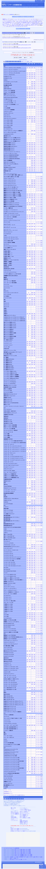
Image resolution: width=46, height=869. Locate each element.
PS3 (8, 1)
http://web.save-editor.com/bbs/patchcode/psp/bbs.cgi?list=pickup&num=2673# (17, 44)
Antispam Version (24, 59)
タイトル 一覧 (43, 865)
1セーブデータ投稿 (28, 854)
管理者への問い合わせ (24, 820)
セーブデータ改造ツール (16, 828)
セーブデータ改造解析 (19, 855)
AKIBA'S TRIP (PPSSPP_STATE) (17, 25)
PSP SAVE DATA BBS (5, 3)
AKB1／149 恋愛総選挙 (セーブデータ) (9, 22)
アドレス (12, 819)
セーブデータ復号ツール (16, 829)
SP (26, 1)
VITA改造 (11, 856)
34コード (23, 816)
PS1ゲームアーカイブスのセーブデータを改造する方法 (13, 795)
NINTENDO (23, 1)
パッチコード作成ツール (24, 809)
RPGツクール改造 (39, 856)
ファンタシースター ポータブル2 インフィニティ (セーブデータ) (24, 19)
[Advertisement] (23, 11)
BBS (5, 1)
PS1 (11, 1)
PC (25, 1)
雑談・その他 (29, 61)
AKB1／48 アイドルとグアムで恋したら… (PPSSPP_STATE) (28, 23)
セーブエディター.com (31, 5)
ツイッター (25, 859)
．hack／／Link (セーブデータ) (21, 21)
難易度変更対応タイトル (8, 793)
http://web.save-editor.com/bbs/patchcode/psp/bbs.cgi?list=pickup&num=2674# (17, 47)
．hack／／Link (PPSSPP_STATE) (34, 21)
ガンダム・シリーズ (7, 789)
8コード (24, 814)
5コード (24, 813)
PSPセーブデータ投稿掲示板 (12, 5)
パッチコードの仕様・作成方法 (25, 810)
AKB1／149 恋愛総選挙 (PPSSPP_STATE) (25, 22)
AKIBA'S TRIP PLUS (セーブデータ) (31, 25)
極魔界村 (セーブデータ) (7, 19)
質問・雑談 (33, 67)
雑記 (21, 859)
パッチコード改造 (18, 849)
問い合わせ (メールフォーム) (15, 859)
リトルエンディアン (14, 818)
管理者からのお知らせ (24, 821)
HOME (3, 1)
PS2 (10, 1)
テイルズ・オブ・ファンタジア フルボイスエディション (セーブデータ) (24, 20)
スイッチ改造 (16, 856)
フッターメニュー (43, 867)
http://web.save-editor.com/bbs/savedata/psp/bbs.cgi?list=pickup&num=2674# (16, 37)
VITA (15, 1)
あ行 (10, 26)
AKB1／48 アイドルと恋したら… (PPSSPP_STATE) (28, 24)
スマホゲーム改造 (32, 856)
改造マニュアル (24, 61)
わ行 (26, 26)
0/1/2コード (24, 811)
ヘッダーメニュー (43, 866)
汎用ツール (12, 858)
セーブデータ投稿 (39, 67)
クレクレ (12, 808)
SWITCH (19, 1)
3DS (17, 1)
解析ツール (16, 858)
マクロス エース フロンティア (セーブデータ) (11, 32)
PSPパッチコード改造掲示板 (8, 14)
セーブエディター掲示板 (9, 849)
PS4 (6, 1)
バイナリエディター (14, 820)
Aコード (25, 817)
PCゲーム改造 (25, 856)
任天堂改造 (21, 856)
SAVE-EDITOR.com (38, 862)
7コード (24, 815)
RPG (28, 1)
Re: (3, 41)
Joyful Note (20, 59)
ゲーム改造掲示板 (16, 848)
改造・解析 (29, 67)
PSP (13, 1)
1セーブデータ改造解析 (19, 854)
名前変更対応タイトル (8, 791)
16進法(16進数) (13, 817)
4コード (24, 812)
